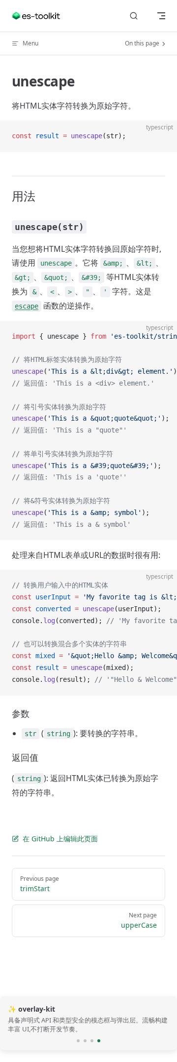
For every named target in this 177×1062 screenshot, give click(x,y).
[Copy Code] (161, 136)
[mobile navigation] (161, 16)
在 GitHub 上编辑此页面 (60, 838)
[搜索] (134, 16)
